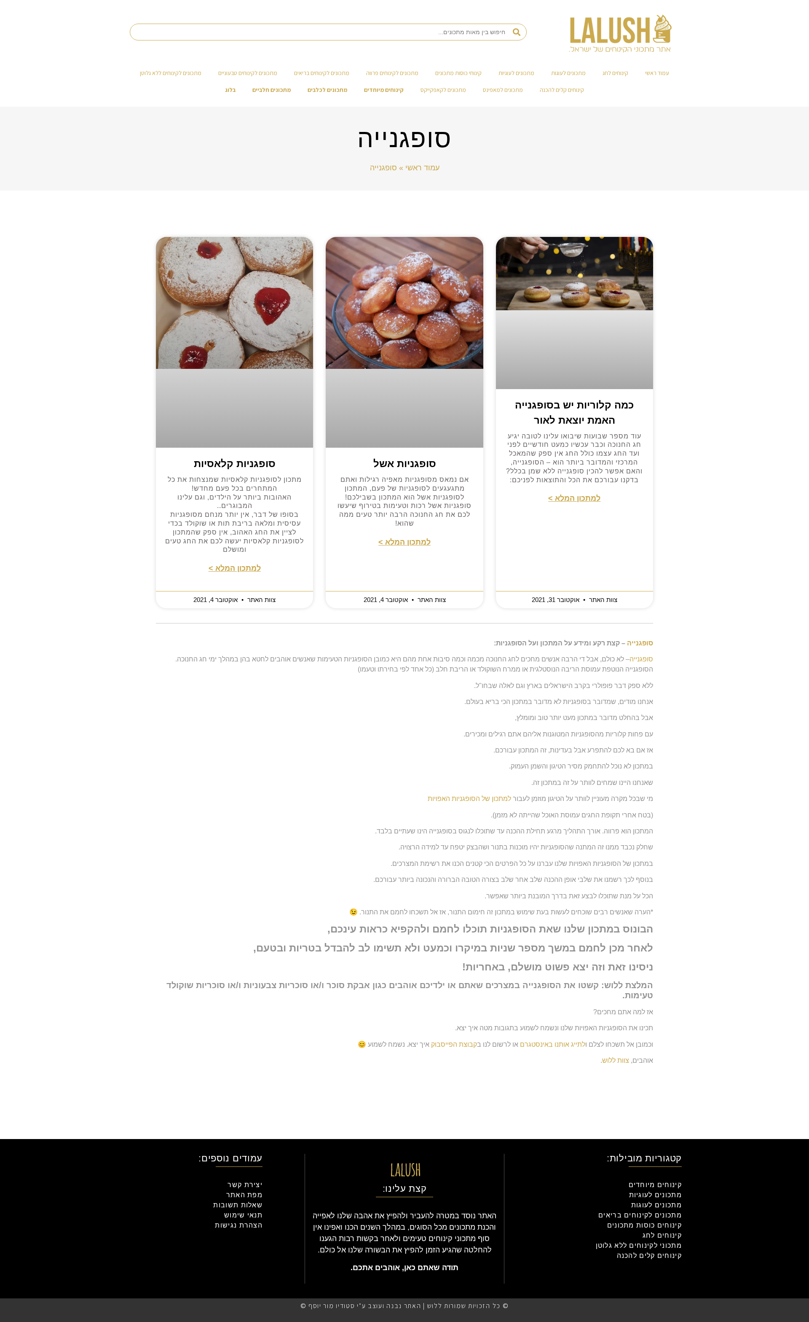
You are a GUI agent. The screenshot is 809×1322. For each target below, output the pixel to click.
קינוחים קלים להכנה (562, 90)
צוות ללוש (615, 1060)
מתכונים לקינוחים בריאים (321, 73)
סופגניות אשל (404, 463)
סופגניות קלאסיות (235, 463)
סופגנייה (640, 643)
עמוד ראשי (657, 73)
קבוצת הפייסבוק (454, 1044)
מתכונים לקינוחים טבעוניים (247, 73)
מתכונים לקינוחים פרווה (392, 73)
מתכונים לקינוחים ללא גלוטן (170, 73)
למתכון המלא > (574, 498)
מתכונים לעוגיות (516, 73)
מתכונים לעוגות (568, 73)
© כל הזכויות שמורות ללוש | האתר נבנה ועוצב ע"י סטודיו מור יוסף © (404, 1305)
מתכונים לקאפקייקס (443, 90)
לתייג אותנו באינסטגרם (552, 1044)
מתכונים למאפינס (503, 90)
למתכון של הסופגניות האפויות (469, 798)
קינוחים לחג (615, 73)
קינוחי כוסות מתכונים (458, 73)
